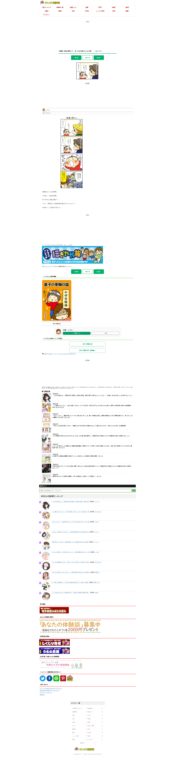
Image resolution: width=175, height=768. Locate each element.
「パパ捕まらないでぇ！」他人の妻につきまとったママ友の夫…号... (70, 511)
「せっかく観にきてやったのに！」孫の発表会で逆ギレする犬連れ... (70, 572)
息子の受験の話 (57, 323)
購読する (44, 486)
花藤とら (97, 572)
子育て (100, 7)
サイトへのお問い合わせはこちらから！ (51, 688)
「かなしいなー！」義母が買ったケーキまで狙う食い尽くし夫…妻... (70, 522)
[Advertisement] (87, 34)
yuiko (96, 592)
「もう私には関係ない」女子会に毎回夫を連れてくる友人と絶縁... (70, 582)
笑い (74, 354)
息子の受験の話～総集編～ (87, 350)
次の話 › (99, 57)
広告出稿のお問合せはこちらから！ (50, 690)
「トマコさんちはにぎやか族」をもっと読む (58, 245)
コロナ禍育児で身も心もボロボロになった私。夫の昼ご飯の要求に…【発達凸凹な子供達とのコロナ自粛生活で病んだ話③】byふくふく (91, 436)
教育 (73, 732)
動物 (127, 11)
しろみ (97, 522)
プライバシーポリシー (46, 692)
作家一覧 (87, 57)
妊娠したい (73, 7)
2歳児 (46, 11)
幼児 (73, 11)
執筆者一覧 (60, 7)
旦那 (113, 11)
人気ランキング (46, 7)
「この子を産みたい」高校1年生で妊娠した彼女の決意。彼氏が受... (70, 501)
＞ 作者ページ (76, 333)
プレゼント (46, 14)
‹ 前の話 (76, 57)
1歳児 (127, 7)
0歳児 (113, 7)
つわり (89, 715)
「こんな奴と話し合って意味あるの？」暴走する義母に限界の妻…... (70, 592)
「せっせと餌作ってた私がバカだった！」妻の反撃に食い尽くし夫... (70, 552)
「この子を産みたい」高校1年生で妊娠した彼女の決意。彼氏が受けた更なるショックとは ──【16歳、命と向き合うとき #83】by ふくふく (92, 395)
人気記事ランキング (77, 708)
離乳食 (74, 729)
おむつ (74, 725)
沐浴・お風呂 (91, 725)
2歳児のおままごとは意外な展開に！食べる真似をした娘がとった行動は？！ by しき (76, 476)
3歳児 (60, 11)
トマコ (47, 110)
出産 (73, 718)
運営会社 (42, 695)
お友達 (50, 354)
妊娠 (86, 7)
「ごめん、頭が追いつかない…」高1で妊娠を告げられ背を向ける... (70, 532)
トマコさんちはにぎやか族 (65, 354)
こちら (65, 388)
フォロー (46, 266)
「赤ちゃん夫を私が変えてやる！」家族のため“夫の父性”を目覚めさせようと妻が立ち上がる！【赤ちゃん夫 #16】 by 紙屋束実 (89, 426)
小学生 (87, 11)
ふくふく (97, 501)
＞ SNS (105, 333)
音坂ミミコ (97, 582)
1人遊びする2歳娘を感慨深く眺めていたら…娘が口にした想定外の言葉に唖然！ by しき (77, 456)
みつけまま (98, 511)
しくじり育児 (100, 11)
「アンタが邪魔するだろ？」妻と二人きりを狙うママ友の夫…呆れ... (70, 562)
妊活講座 (90, 708)
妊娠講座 (74, 711)
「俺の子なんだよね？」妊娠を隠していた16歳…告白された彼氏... (70, 542)
